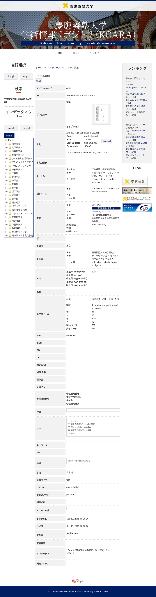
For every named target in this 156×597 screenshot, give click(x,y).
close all (26, 128)
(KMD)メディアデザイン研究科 (27, 166)
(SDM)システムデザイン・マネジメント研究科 (34, 162)
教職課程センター (20, 228)
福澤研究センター (20, 232)
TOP (60, 53)
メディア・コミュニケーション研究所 (30, 213)
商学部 (15, 184)
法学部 (15, 180)
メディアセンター (20, 206)
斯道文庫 (16, 221)
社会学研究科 (18, 155)
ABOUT (94, 53)
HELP (76, 53)
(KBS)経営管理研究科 (22, 158)
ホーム (38, 67)
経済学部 (16, 177)
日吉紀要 (16, 202)
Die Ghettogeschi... (133, 86)
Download (107, 141)
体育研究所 (17, 224)
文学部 (15, 173)
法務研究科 (17, 169)
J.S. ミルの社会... (138, 99)
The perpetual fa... (139, 130)
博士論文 (16, 144)
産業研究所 (17, 217)
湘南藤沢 (16, 195)
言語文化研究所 (19, 210)
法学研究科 (17, 151)
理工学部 (16, 191)
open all (10, 128)
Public (9, 135)
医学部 (15, 188)
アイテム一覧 (54, 67)
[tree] (19, 187)
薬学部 (15, 199)
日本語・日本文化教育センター (27, 235)
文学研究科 (17, 147)
